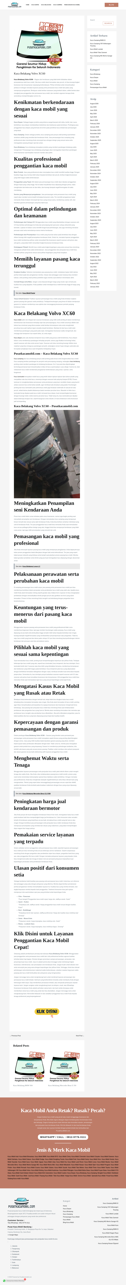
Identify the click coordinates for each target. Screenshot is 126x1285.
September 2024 (95, 180)
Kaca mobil (17, 320)
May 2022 (93, 273)
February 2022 (95, 283)
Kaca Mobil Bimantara (26, 1156)
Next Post (80, 1036)
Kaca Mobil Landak (96, 49)
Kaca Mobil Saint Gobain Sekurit (23, 1173)
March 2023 (94, 240)
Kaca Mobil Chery (65, 1156)
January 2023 (94, 247)
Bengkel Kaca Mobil (104, 1173)
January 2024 (94, 207)
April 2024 (93, 197)
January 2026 (94, 127)
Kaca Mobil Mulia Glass (82, 1170)
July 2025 (93, 147)
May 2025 (93, 153)
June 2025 (93, 150)
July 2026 (93, 107)
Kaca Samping (95, 84)
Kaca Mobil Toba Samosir (98, 52)
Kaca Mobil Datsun (24, 1159)
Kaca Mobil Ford (70, 1159)
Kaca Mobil (93, 81)
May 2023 (93, 233)
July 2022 (93, 267)
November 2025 (95, 133)
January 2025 (94, 167)
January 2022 (94, 287)
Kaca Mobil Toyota (103, 1167)
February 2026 (95, 123)
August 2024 (94, 183)
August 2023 (94, 223)
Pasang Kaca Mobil (46, 1176)
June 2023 (93, 230)
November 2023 (95, 213)
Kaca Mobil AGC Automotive (43, 1173)
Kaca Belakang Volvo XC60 (23, 79)
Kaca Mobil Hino (95, 1159)
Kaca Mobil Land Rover (75, 1162)
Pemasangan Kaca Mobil (98, 87)
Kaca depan (18, 338)
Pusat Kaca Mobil (112, 1176)
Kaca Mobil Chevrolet (78, 1156)
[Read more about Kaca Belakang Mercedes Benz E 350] (64, 1066)
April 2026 (93, 117)
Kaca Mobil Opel (90, 1165)
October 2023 (94, 217)
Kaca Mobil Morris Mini (47, 1165)
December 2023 (95, 210)
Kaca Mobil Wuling (37, 1170)
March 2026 (94, 120)
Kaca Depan (94, 77)
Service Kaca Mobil (84, 1176)
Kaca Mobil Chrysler (93, 1156)
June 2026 (93, 110)
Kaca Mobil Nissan (77, 1165)
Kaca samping (18, 358)
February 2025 (95, 163)
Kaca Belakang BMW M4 (23, 1085)
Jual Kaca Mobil (33, 1176)
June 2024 (93, 190)
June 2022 (93, 270)
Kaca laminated (19, 376)
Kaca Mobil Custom (60, 1173)
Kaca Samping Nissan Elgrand (108, 1243)
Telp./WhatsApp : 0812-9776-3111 (19, 1223)
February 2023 (95, 243)
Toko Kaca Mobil (58, 1176)
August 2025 (94, 143)
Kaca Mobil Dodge (38, 1159)
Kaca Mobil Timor (91, 1167)
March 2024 (94, 200)
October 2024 (94, 177)
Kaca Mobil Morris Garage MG (29, 1165)
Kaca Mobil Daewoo (107, 1156)
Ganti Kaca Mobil (21, 1176)
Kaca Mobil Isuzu (24, 1162)
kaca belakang (75, 361)
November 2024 (95, 173)
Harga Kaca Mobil (71, 1176)
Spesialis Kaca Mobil (99, 1176)
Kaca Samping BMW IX (98, 40)
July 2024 (93, 187)
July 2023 (93, 227)
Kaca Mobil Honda (108, 1159)
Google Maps (13, 1235)
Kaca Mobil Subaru (47, 1167)
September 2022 (95, 260)
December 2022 (95, 250)
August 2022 (94, 263)
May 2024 (93, 193)
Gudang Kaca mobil (14, 1178)
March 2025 (94, 160)
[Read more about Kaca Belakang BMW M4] (29, 1066)
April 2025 (93, 157)
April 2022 (93, 277)
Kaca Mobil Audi (13, 1156)
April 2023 (93, 237)
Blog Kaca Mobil (68, 1222)
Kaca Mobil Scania (33, 1167)
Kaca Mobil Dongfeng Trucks (54, 1159)
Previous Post (15, 1036)
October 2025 (94, 137)
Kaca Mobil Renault (19, 1167)
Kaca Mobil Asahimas (51, 1170)
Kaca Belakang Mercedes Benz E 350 (62, 1085)
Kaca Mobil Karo (112, 1225)
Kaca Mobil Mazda (103, 1162)
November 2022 (95, 253)
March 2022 (94, 280)
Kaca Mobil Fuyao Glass (99, 1170)
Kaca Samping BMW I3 (110, 1229)
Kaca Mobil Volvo (25, 1170)
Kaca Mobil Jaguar (37, 1162)
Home (65, 1206)
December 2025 (95, 130)
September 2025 (95, 140)
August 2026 (94, 103)
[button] (111, 5)
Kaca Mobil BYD (52, 1156)
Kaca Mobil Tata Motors (76, 1167)
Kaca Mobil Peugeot (103, 1165)
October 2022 (94, 257)
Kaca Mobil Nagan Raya (110, 1233)
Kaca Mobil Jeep (50, 1162)
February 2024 (95, 203)
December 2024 (95, 170)
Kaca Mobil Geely (83, 1159)
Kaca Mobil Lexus (90, 1162)
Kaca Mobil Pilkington (66, 1170)
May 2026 (93, 113)
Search (92, 20)
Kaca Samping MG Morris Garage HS (106, 1221)
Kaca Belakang (95, 74)
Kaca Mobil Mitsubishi (63, 1165)
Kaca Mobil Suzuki (61, 1167)
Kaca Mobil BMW (40, 1156)
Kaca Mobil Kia (61, 1162)
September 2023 (95, 220)
